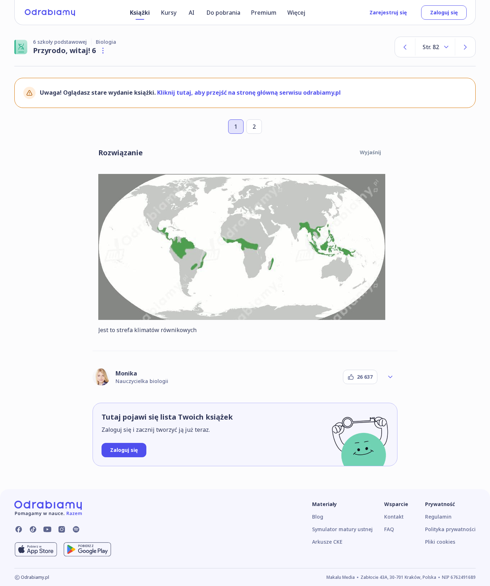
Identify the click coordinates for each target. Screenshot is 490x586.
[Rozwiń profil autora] (390, 377)
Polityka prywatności (450, 529)
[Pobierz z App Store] (35, 549)
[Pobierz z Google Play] (87, 549)
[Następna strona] (465, 47)
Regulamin (438, 516)
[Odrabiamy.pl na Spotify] (76, 529)
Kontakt (394, 516)
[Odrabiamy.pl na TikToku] (33, 529)
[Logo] (49, 13)
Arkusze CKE (327, 541)
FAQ (389, 529)
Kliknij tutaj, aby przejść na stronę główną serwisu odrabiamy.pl (249, 92)
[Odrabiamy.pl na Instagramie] (61, 529)
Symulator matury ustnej (342, 529)
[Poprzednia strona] (405, 47)
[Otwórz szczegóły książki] (103, 50)
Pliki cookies (440, 541)
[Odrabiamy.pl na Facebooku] (18, 529)
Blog (317, 516)
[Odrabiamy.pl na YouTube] (47, 529)
